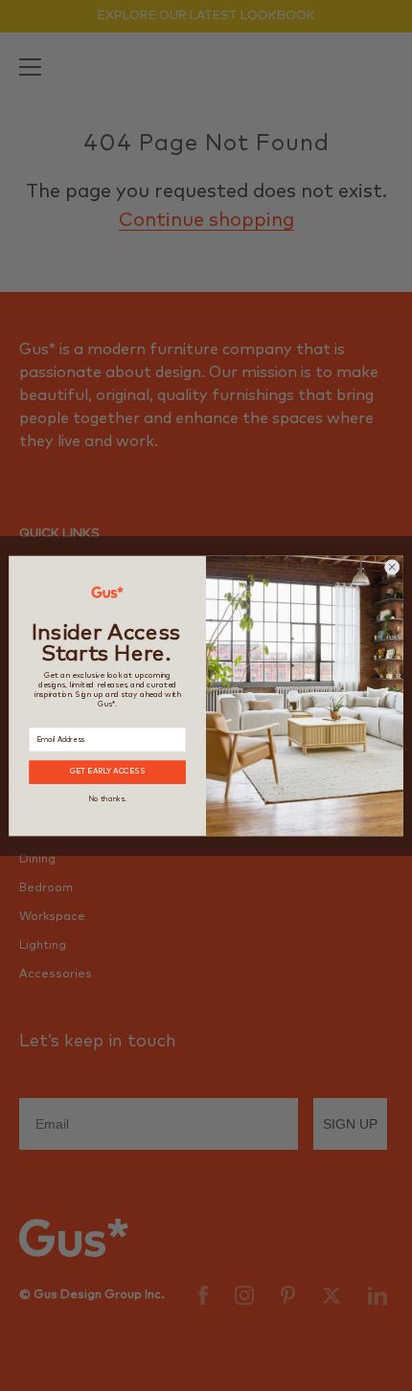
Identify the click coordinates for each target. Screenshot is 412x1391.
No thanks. (107, 799)
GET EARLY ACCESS (108, 771)
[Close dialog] (392, 566)
